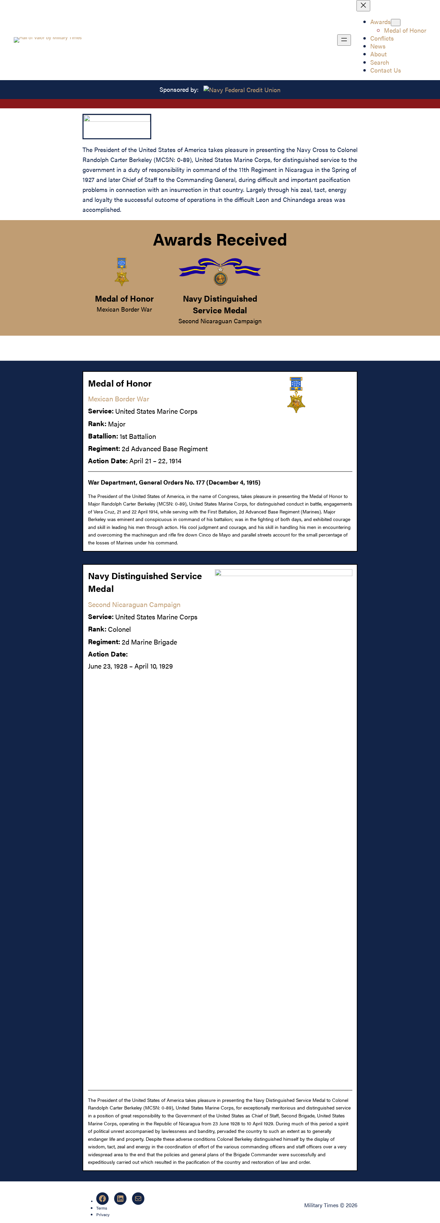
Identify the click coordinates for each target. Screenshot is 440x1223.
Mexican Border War (124, 309)
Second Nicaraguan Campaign (220, 320)
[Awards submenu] (395, 22)
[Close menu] (363, 5)
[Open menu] (344, 40)
